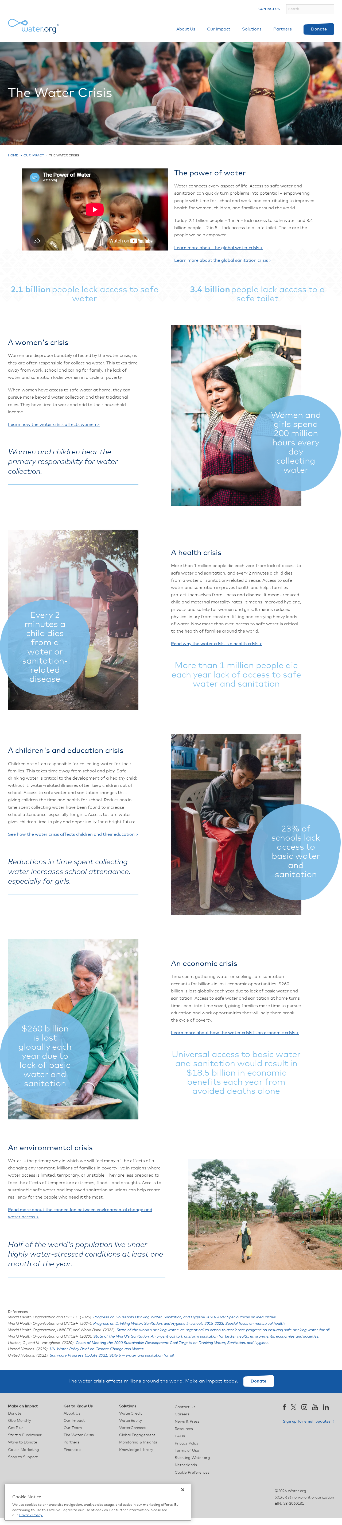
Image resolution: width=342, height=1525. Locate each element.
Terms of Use (187, 1451)
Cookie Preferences (192, 1472)
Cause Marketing (23, 1450)
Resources (184, 1429)
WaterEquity (130, 1421)
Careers (182, 1414)
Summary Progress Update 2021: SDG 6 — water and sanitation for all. (112, 1355)
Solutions (252, 29)
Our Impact (218, 29)
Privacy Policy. (31, 1515)
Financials (72, 1450)
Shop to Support (23, 1457)
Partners (282, 29)
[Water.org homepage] (33, 26)
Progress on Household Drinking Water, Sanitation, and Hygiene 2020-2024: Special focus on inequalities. (185, 1317)
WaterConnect (132, 1428)
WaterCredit (130, 1413)
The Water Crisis (79, 1435)
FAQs (180, 1436)
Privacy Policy (187, 1443)
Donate (319, 29)
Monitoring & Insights (138, 1442)
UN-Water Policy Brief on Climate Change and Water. (97, 1349)
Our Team (73, 1428)
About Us (185, 29)
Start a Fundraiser (25, 1435)
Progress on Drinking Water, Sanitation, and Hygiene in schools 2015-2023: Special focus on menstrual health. (189, 1324)
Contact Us (269, 9)
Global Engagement (137, 1435)
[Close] (183, 1490)
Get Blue (16, 1428)
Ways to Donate (22, 1442)
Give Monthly (19, 1421)
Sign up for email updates (307, 1421)
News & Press (187, 1421)
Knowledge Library (136, 1450)
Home (13, 155)
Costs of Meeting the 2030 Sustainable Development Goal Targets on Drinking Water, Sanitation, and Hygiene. (173, 1343)
